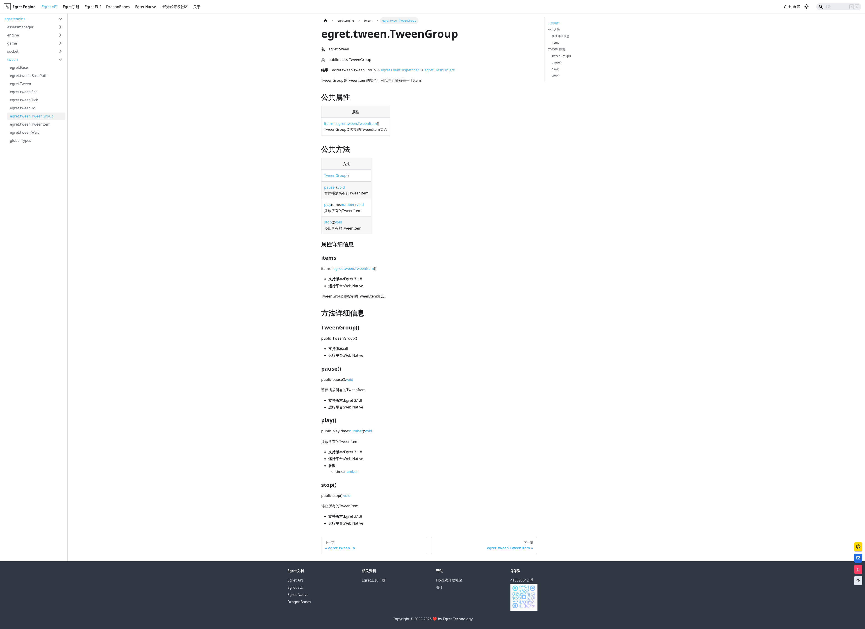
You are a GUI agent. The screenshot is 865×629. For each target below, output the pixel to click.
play (327, 204)
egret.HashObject (439, 70)
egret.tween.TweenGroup (32, 116)
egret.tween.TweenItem (30, 124)
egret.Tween (20, 83)
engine (13, 35)
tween (12, 59)
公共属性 (554, 23)
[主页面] (325, 20)
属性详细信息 (560, 36)
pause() (557, 62)
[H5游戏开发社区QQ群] (523, 609)
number (348, 204)
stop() (556, 75)
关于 (196, 6)
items (329, 123)
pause (329, 187)
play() (555, 69)
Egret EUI (93, 6)
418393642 (519, 580)
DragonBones (118, 6)
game (12, 43)
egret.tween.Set (23, 91)
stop (328, 222)
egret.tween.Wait (24, 132)
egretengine (15, 18)
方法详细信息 (557, 49)
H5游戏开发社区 (175, 6)
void (341, 187)
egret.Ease (19, 67)
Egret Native (145, 6)
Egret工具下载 (373, 580)
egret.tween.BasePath (29, 75)
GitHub (790, 6)
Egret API (49, 6)
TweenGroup (335, 175)
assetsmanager (20, 27)
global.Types (20, 140)
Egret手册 (71, 6)
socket (12, 51)
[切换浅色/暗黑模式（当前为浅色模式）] (806, 6)
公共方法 (554, 29)
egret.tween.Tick (24, 99)
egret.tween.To (22, 108)
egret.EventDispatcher (400, 70)
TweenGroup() (561, 56)
